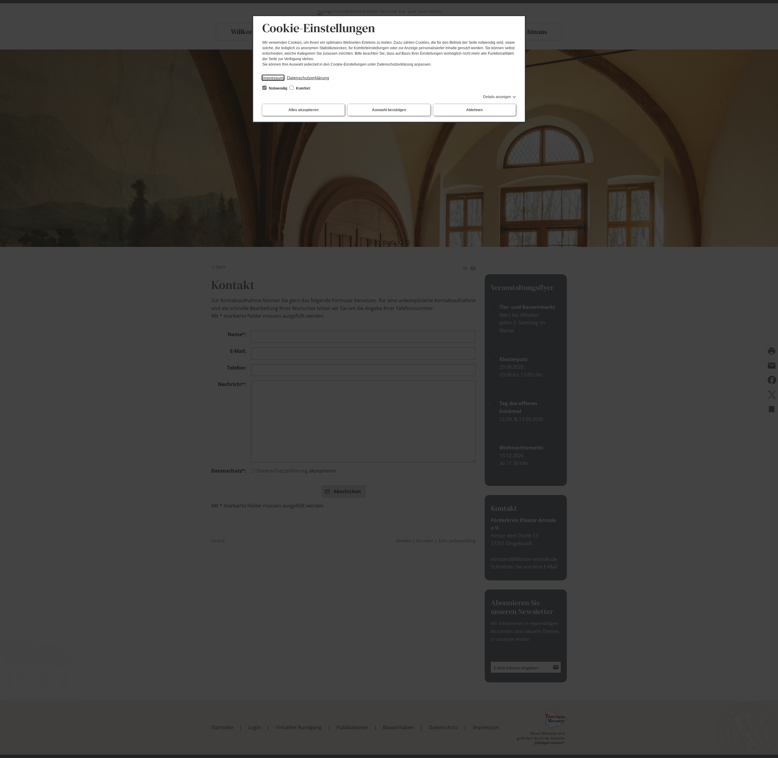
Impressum (273, 77)
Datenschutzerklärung (308, 77)
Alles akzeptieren (303, 110)
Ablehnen (474, 110)
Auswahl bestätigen (389, 110)
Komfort (302, 88)
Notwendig (278, 88)
